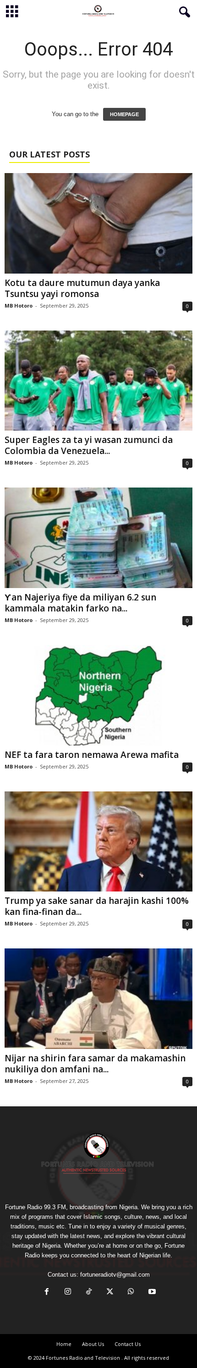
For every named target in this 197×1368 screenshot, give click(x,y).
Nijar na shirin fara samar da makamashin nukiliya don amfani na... (95, 1063)
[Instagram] (67, 1292)
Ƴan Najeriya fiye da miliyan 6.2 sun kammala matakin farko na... (80, 602)
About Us (93, 1343)
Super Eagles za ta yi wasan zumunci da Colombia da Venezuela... (89, 445)
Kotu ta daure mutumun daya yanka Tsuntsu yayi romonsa (82, 288)
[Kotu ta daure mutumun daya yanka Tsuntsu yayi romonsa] (98, 223)
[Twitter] (109, 1292)
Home (63, 1343)
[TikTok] (88, 1292)
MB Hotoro (19, 305)
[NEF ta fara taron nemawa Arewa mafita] (98, 695)
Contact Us (128, 1343)
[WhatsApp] (131, 1292)
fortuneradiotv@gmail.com (115, 1274)
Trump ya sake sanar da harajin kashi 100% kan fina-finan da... (97, 906)
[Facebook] (46, 1292)
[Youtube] (151, 1292)
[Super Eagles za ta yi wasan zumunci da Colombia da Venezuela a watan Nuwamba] (98, 381)
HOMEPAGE (124, 114)
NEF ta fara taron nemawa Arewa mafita (92, 755)
